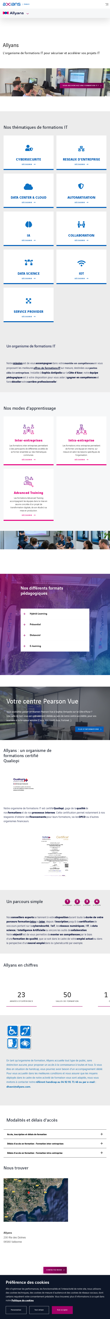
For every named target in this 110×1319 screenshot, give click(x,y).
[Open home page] (11, 4)
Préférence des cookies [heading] (27, 1282)
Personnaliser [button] (16, 1310)
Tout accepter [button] (62, 1310)
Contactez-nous (54, 1270)
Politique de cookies (22, 1300)
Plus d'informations (88, 729)
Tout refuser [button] (39, 1310)
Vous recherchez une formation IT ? (81, 85)
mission (17, 363)
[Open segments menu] (26, 13)
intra (33, 921)
